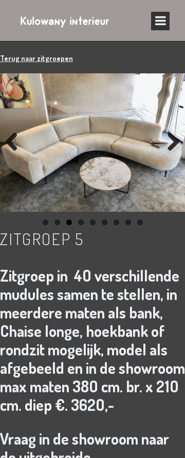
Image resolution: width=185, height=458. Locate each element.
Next (169, 142)
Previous (15, 142)
